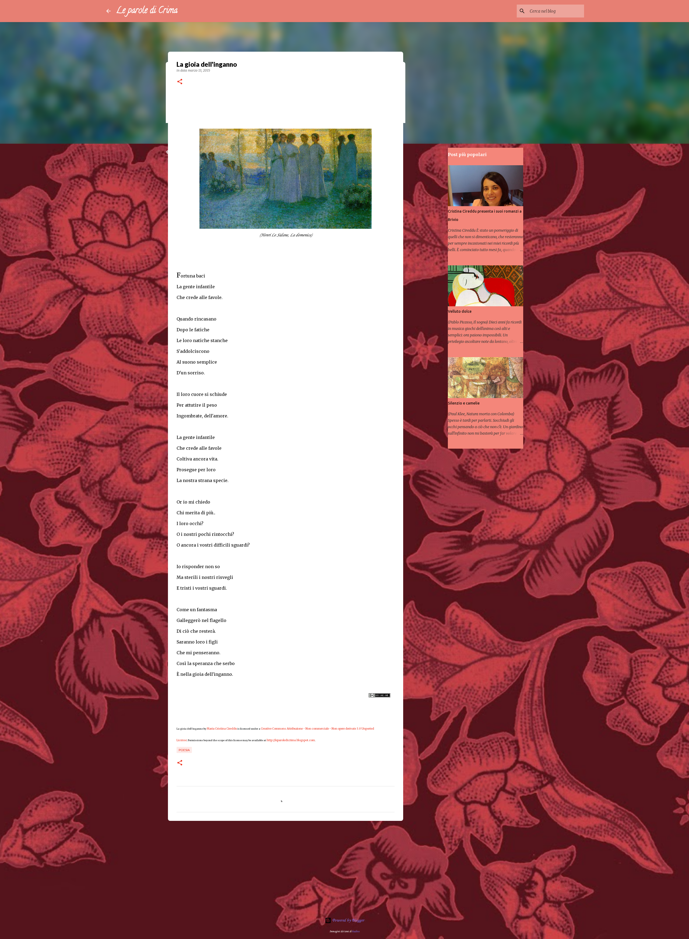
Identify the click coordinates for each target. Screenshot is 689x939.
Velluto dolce (460, 311)
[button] (180, 82)
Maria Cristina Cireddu (222, 728)
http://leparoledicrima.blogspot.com (291, 740)
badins (356, 931)
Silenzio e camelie (464, 403)
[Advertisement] (285, 866)
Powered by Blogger (347, 920)
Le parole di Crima (147, 11)
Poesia (184, 750)
